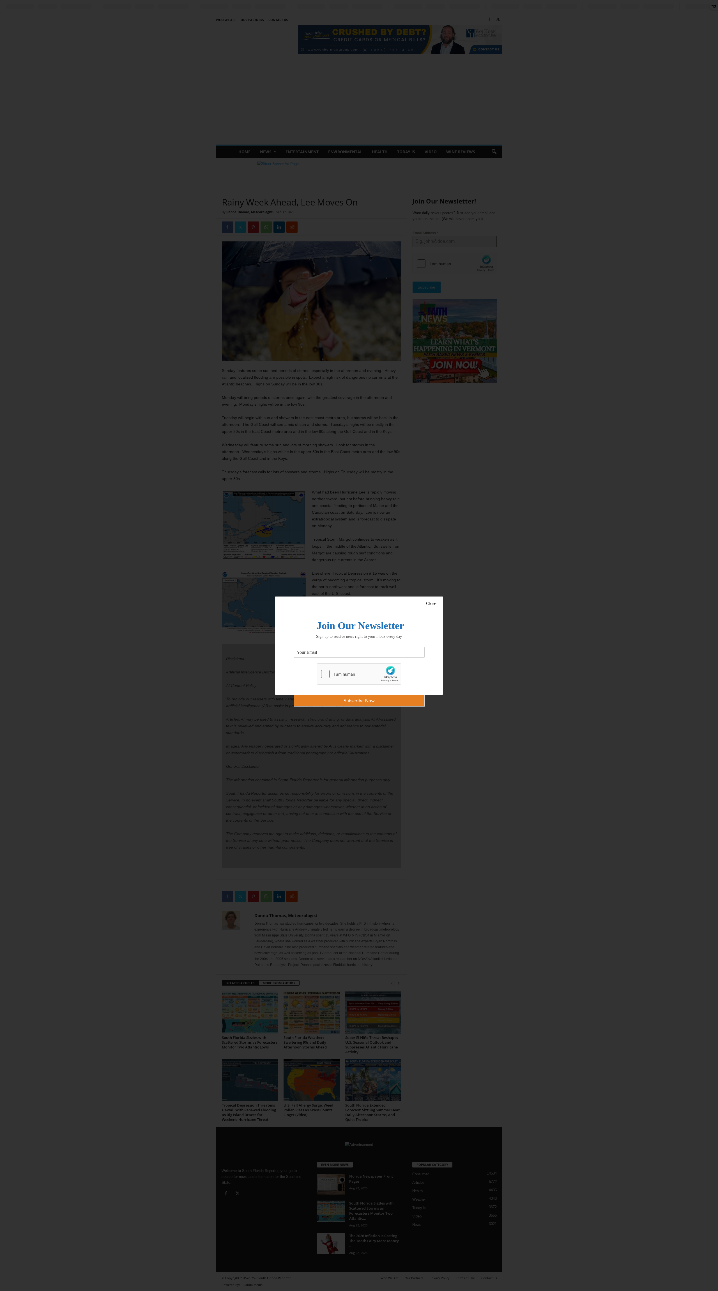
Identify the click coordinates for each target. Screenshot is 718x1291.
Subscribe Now (359, 700)
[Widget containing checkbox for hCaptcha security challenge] (359, 674)
